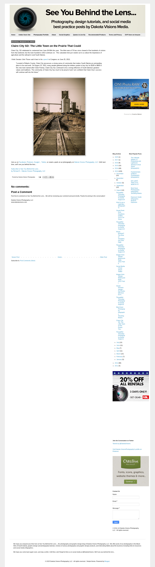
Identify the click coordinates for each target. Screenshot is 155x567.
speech (45, 59)
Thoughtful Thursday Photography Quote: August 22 (120, 225)
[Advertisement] (131, 59)
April (118, 351)
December (119, 173)
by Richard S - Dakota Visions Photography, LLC (28, 171)
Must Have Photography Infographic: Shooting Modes (120, 312)
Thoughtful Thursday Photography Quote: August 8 (120, 301)
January (119, 359)
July (118, 342)
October (119, 183)
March (118, 354)
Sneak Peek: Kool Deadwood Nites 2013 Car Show (120, 215)
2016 (117, 163)
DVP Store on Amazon (132, 35)
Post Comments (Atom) (27, 261)
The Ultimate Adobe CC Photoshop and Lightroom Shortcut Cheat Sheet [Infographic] (136, 163)
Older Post (103, 257)
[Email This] (44, 177)
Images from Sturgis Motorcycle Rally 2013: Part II (120, 259)
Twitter (43, 162)
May (118, 348)
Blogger (107, 561)
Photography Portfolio (41, 35)
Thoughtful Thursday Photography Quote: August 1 (120, 335)
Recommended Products (97, 35)
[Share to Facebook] (50, 177)
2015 (117, 165)
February (119, 356)
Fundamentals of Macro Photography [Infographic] (135, 174)
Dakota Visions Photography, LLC (86, 162)
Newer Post (15, 257)
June (118, 345)
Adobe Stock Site (24, 35)
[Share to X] (48, 177)
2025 (117, 157)
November (119, 178)
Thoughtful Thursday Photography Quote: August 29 (120, 196)
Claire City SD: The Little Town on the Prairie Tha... (120, 325)
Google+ (37, 162)
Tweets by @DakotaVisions (122, 443)
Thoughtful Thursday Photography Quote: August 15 (120, 248)
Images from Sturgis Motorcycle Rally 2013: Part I (120, 279)
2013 (117, 171)
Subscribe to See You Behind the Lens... (25, 169)
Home (13, 35)
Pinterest (30, 162)
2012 (117, 363)
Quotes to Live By (79, 35)
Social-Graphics (64, 35)
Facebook (22, 162)
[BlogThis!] (46, 177)
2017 (117, 160)
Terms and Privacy (115, 35)
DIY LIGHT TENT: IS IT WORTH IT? (135, 182)
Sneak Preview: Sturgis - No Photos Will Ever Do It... (120, 290)
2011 (117, 366)
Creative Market (137, 114)
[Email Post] (39, 177)
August (118, 190)
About (54, 35)
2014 (117, 168)
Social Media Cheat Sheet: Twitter (120, 268)
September (120, 185)
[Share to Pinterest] (53, 177)
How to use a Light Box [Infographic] (120, 205)
